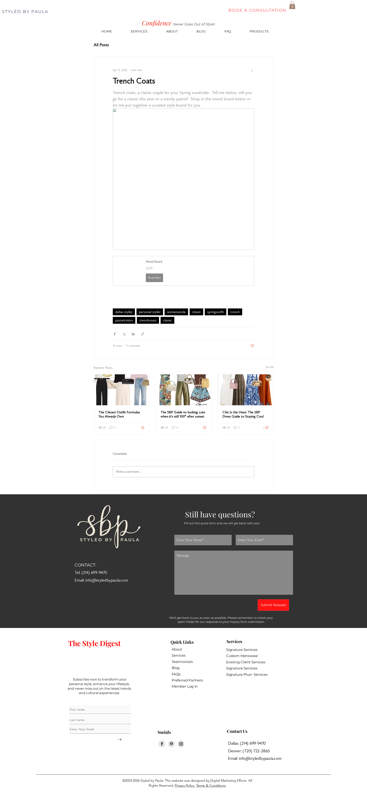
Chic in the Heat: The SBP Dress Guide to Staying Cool (243, 414)
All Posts (101, 44)
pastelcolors (124, 320)
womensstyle (176, 312)
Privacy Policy (185, 785)
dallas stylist (123, 312)
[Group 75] (181, 743)
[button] (292, 5)
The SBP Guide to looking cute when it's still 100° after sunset (183, 414)
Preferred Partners (187, 680)
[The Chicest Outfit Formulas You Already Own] (121, 389)
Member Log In (185, 686)
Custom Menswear (242, 656)
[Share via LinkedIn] (133, 334)
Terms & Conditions (211, 785)
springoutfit (215, 312)
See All (269, 367)
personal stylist (150, 312)
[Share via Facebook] (114, 334)
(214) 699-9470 (253, 743)
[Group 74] (161, 743)
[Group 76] (171, 743)
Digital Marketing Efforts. (228, 780)
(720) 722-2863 (258, 750)
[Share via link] (143, 334)
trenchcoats (148, 320)
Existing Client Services (245, 662)
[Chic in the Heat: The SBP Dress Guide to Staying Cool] (245, 389)
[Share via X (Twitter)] (124, 334)
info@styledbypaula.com (106, 580)
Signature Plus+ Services (247, 674)
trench (235, 312)
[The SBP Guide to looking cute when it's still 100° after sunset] (183, 389)
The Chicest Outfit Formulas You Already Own (119, 414)
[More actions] (252, 70)
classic (167, 320)
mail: (234, 758)
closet (196, 312)
